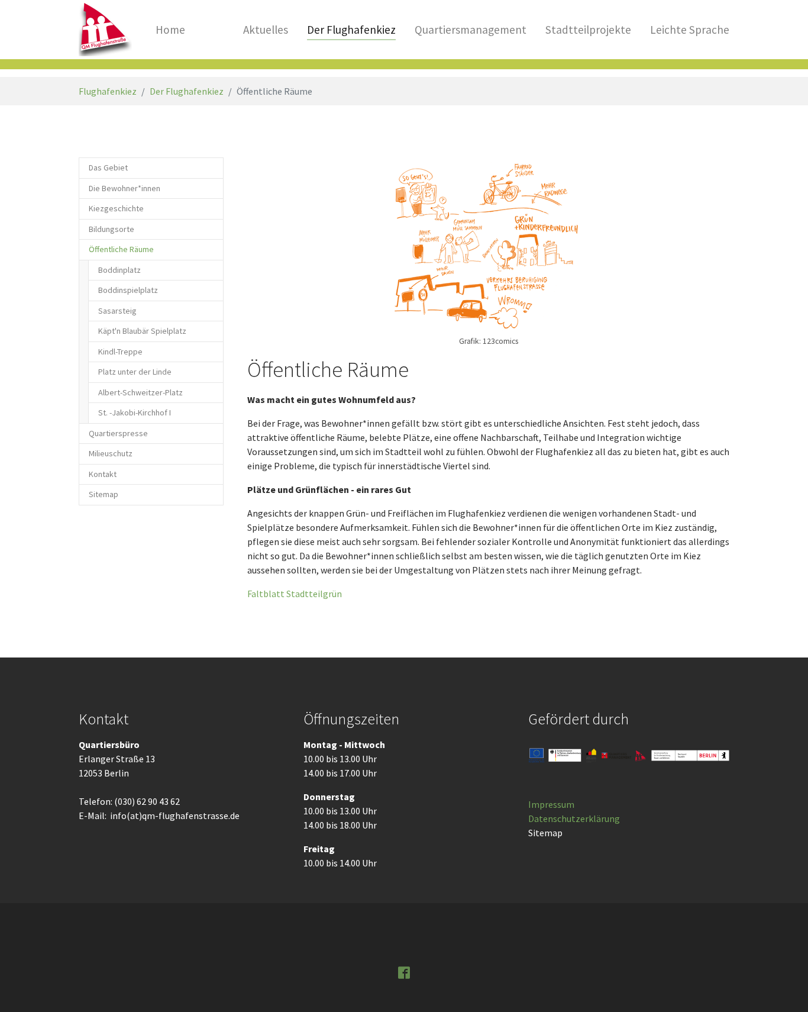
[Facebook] (404, 972)
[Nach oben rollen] (782, 986)
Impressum (551, 804)
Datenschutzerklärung (574, 818)
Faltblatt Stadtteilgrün (294, 594)
